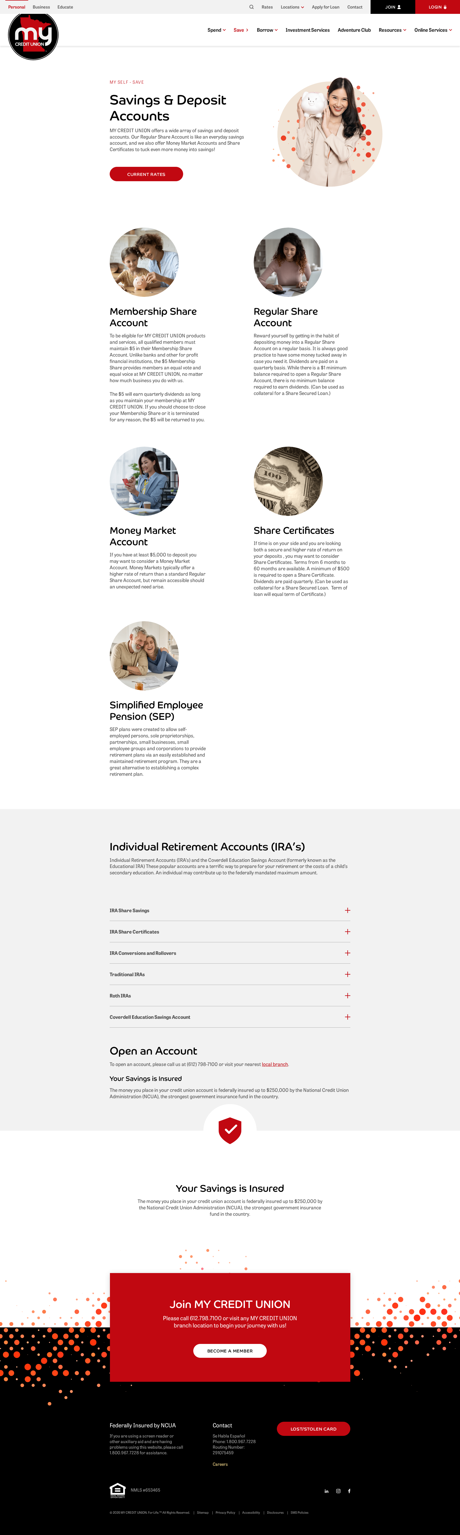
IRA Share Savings (129, 910)
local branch (275, 1064)
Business (41, 7)
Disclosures (275, 1512)
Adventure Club (354, 29)
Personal (16, 7)
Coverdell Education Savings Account (150, 1016)
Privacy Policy (225, 1512)
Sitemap (203, 1512)
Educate (65, 7)
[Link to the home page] (33, 34)
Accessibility (251, 1512)
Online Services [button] (430, 29)
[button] (292, 7)
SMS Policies (300, 1512)
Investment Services (308, 29)
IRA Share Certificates (134, 931)
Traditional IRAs (127, 974)
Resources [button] (390, 29)
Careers (220, 1464)
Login (435, 6)
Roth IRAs (120, 995)
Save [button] (239, 29)
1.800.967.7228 (241, 1441)
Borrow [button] (265, 29)
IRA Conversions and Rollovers (143, 953)
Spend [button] (214, 29)
